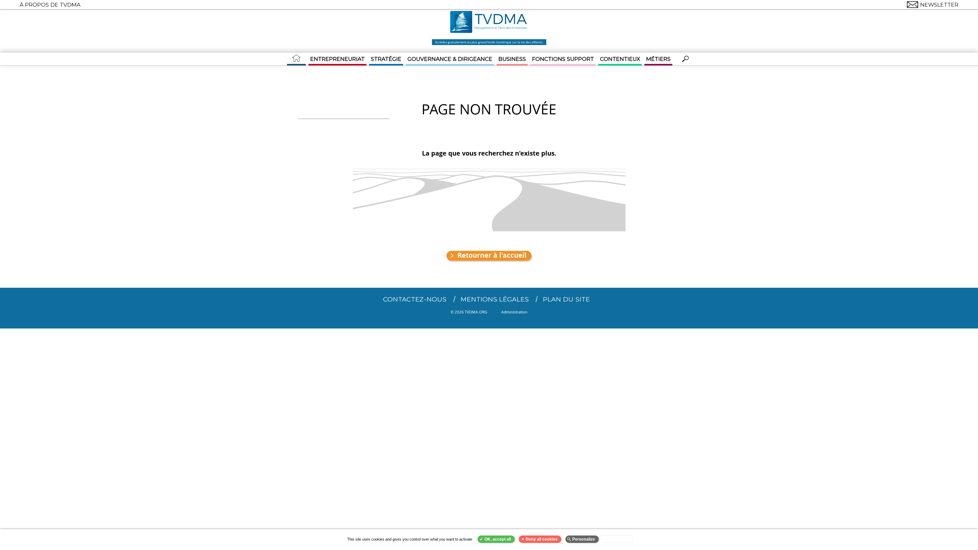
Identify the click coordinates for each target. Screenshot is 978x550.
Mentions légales (494, 299)
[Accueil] (489, 22)
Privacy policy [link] (616, 539)
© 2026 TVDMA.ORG (469, 311)
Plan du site (566, 299)
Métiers (658, 59)
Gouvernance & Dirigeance (450, 59)
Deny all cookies (542, 539)
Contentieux (620, 59)
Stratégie (386, 59)
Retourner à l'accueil (491, 255)
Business (512, 59)
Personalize (583, 539)
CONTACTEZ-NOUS (414, 299)
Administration (514, 311)
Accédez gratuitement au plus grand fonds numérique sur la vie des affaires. (489, 42)
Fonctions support (563, 59)
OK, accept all (497, 539)
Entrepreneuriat (337, 59)
